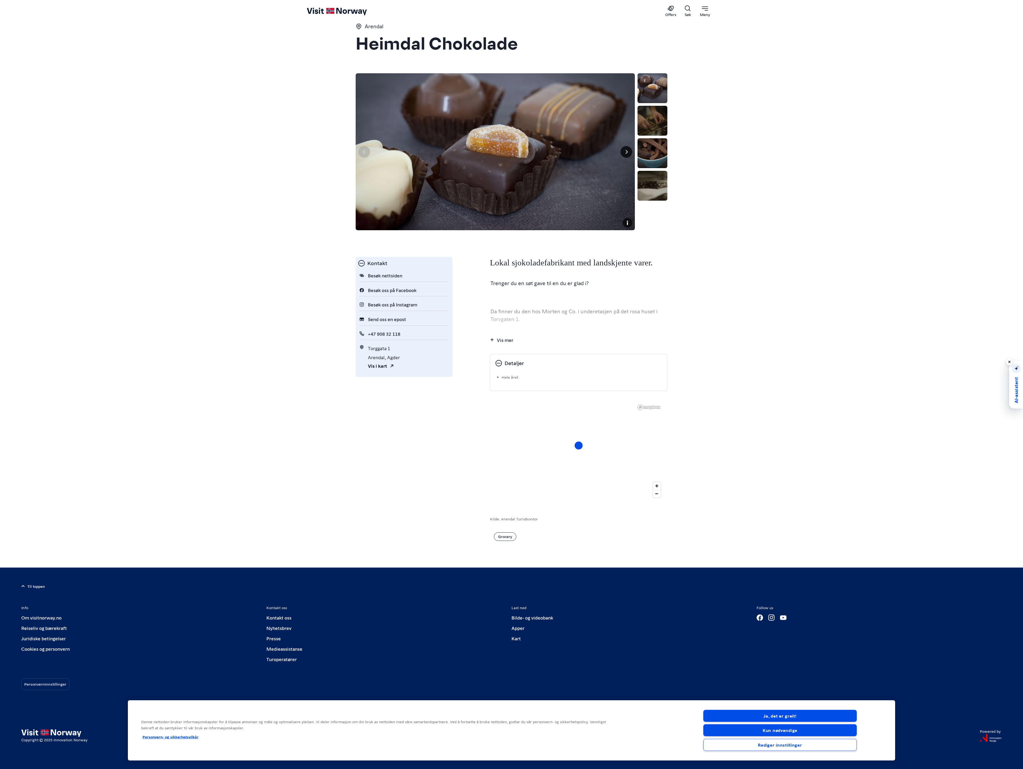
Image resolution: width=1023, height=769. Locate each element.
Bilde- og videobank (532, 617)
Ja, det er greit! (780, 716)
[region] (511, 730)
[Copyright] (627, 223)
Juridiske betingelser (43, 638)
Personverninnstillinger (45, 684)
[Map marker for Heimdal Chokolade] (579, 446)
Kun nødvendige (780, 730)
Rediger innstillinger (780, 745)
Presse (273, 638)
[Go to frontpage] (345, 11)
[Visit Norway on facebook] (760, 617)
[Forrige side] (364, 152)
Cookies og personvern (45, 649)
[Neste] (626, 152)
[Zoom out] (657, 493)
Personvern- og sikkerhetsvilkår (170, 736)
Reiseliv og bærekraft (44, 628)
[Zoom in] (657, 486)
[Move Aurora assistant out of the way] (1009, 361)
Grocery (505, 536)
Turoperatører (281, 659)
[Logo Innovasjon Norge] (991, 738)
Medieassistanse (284, 649)
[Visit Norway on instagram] (771, 617)
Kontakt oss (278, 617)
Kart (516, 638)
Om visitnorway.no (41, 617)
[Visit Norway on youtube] (783, 617)
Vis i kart (377, 366)
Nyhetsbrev (278, 628)
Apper (518, 628)
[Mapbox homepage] (649, 407)
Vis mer (505, 340)
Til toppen (36, 586)
